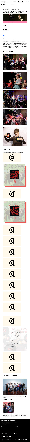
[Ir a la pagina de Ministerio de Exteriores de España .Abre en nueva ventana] (5, 2)
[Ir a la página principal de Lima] (22, 1)
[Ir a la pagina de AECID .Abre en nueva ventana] (10, 2)
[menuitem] (7, 426)
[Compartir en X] (5, 35)
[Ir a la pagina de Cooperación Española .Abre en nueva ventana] (14, 1)
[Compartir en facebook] (3, 35)
